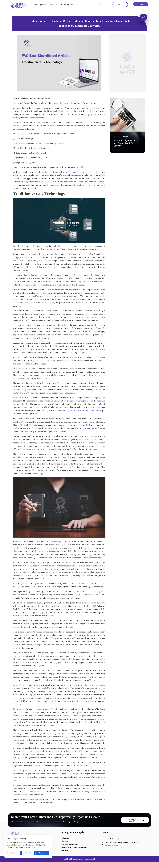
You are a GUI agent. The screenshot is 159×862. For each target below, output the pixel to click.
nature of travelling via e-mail (57, 541)
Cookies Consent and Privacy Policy (75, 847)
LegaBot (65, 850)
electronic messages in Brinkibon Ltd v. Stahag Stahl (75, 467)
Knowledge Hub (67, 5)
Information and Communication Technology (58, 172)
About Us (53, 5)
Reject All (28, 853)
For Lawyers (38, 5)
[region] (28, 846)
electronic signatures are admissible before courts (79, 410)
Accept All (42, 853)
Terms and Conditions (70, 844)
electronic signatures (84, 428)
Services (65, 841)
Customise (14, 853)
